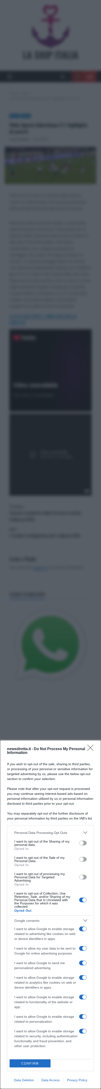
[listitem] (50, 832)
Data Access (50, 1080)
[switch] (83, 843)
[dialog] (50, 914)
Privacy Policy (77, 1080)
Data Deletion (24, 1080)
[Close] (91, 749)
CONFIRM (30, 1063)
